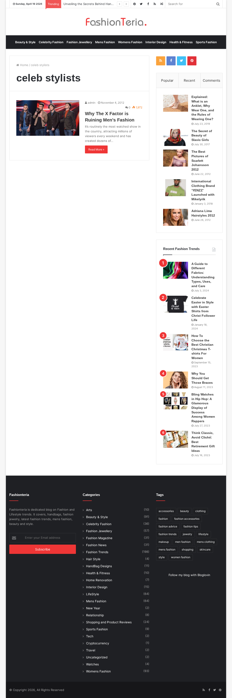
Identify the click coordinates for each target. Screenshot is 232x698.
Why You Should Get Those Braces (202, 378)
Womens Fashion (130, 42)
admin (91, 102)
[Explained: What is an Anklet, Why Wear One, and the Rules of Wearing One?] (175, 103)
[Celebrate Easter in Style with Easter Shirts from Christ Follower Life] (175, 304)
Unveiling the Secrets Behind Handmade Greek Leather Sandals (108, 4)
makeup (164, 541)
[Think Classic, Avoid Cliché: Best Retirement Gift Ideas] (175, 439)
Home (23, 65)
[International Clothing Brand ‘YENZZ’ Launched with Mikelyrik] (175, 187)
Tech (89, 636)
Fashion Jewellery (79, 42)
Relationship (95, 615)
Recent (189, 80)
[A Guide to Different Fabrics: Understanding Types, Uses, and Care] (175, 270)
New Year (93, 608)
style (162, 557)
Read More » (96, 149)
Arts (89, 510)
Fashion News (96, 545)
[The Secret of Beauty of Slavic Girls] (175, 137)
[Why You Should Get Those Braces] (175, 380)
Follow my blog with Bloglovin (189, 575)
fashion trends (167, 534)
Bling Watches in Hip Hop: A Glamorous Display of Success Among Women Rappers (203, 408)
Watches (92, 664)
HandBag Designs (99, 566)
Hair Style (93, 559)
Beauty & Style (25, 42)
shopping (187, 549)
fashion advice (168, 526)
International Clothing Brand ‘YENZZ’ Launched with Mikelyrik (203, 190)
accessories (166, 511)
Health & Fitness (181, 42)
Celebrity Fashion (51, 42)
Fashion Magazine (99, 538)
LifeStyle (92, 594)
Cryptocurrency (97, 643)
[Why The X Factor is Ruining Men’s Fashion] (47, 118)
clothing (200, 511)
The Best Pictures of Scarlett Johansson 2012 (200, 160)
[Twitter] (141, 4)
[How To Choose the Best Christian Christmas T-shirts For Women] (175, 342)
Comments (211, 80)
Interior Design (155, 42)
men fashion (183, 541)
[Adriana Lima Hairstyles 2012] (175, 217)
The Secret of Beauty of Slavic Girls (201, 135)
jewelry (187, 534)
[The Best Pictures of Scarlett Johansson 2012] (175, 158)
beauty (184, 511)
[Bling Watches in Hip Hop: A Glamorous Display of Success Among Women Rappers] (175, 400)
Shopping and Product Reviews (109, 622)
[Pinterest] (134, 4)
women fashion (180, 557)
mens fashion (167, 549)
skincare (205, 549)
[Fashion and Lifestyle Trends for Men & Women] (116, 21)
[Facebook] (148, 4)
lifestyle (203, 534)
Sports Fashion (206, 42)
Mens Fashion (105, 42)
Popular (167, 80)
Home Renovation (99, 580)
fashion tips (191, 526)
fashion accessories (186, 518)
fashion (163, 518)
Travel (90, 650)
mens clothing (206, 541)
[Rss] (154, 4)
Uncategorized (96, 657)
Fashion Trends (97, 552)
